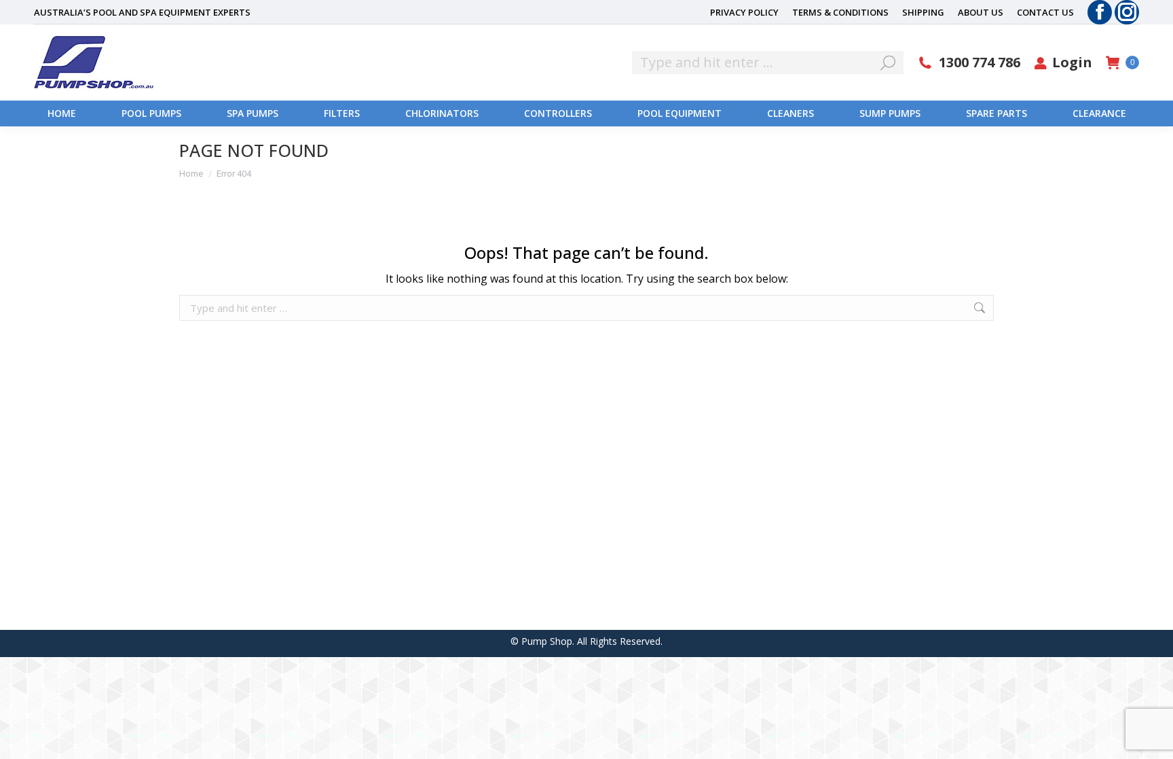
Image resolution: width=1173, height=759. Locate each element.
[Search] (887, 62)
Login (1072, 62)
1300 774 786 (979, 62)
